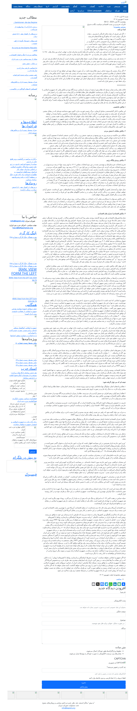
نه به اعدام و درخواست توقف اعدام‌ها (23, 335)
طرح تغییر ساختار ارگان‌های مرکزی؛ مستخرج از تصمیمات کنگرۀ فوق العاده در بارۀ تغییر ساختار (23, 375)
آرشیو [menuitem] (72, 10)
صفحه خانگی (121, 611)
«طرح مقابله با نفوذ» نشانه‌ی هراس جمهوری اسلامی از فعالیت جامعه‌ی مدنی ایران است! (24, 311)
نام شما (123, 592)
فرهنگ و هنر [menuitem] (38, 6)
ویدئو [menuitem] (125, 10)
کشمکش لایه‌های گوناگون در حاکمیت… (23, 89)
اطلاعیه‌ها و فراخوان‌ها (29, 123)
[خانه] (124, 2)
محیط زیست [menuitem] (17, 6)
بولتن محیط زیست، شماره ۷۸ (26, 362)
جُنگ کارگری (28, 233)
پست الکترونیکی (120, 600)
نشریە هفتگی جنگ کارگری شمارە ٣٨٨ (23, 237)
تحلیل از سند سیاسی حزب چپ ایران (24, 59)
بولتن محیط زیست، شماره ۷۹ (26, 360)
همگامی (31, 304)
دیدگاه (123, 628)
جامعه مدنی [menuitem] (65, 6)
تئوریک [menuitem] (117, 10)
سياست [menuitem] (83, 6)
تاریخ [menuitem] (47, 6)
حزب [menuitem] (109, 6)
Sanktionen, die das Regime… (25, 22)
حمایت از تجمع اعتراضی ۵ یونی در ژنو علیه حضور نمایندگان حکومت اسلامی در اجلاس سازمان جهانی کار (23, 167)
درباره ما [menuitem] (81, 10)
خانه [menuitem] (125, 6)
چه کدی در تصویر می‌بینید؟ (116, 667)
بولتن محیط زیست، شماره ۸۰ (26, 343)
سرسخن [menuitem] (117, 6)
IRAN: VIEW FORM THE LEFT (24, 271)
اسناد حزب (29, 368)
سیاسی (118, 579)
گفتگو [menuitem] (75, 6)
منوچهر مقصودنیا (120, 27)
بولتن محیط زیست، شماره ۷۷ (26, 365)
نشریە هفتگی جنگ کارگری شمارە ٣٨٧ (23, 263)
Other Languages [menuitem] (94, 10)
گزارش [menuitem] (55, 6)
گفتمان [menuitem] (92, 6)
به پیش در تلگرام (25, 457)
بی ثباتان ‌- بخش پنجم (29, 63)
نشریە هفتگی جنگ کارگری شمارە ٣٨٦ (23, 266)
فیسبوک (31, 474)
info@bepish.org (68, 708)
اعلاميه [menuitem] (100, 6)
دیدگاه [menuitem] (28, 6)
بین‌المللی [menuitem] (108, 10)
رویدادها (31, 183)
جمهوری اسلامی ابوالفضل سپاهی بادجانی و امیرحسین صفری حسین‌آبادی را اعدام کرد (23, 330)
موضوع (123, 620)
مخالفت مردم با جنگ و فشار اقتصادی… (23, 55)
